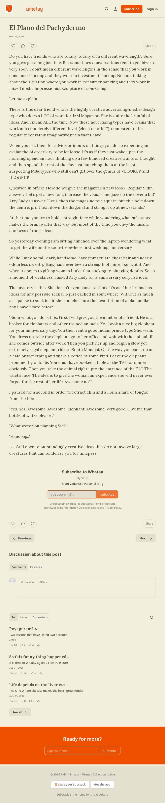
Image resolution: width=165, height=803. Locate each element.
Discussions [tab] (40, 617)
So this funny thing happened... (39, 656)
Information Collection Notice (81, 507)
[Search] (107, 9)
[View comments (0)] (23, 46)
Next (143, 538)
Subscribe (131, 9)
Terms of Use (102, 503)
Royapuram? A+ (24, 628)
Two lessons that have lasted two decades (38, 635)
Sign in (152, 9)
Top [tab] (14, 617)
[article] (82, 637)
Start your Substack (72, 784)
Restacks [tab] (36, 567)
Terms (86, 774)
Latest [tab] (24, 617)
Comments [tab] (19, 567)
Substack (63, 794)
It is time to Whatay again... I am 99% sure (38, 663)
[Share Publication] (115, 9)
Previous (24, 538)
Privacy (74, 774)
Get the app (102, 784)
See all (17, 712)
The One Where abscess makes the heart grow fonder (46, 690)
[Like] (13, 46)
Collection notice (104, 774)
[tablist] (26, 567)
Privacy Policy (113, 507)
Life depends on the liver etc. (37, 684)
